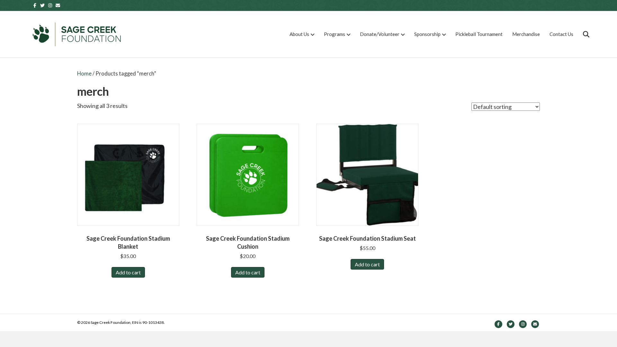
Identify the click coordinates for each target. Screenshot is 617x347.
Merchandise (526, 34)
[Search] (582, 34)
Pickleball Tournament (479, 34)
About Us (299, 34)
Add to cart (128, 272)
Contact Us (561, 34)
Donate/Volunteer (379, 34)
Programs (334, 34)
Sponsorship (427, 34)
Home (84, 73)
